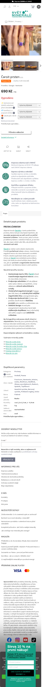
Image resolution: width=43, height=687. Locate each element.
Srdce (37, 392)
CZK (14, 6)
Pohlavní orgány (27, 392)
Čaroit (6, 249)
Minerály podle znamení (14, 344)
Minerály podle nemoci (14, 349)
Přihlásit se (8, 460)
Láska (16, 382)
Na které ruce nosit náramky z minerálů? (15, 518)
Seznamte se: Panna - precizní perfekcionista (17, 552)
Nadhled (31, 382)
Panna (23, 375)
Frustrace (18, 379)
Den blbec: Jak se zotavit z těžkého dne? (15, 556)
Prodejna (4, 501)
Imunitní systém (20, 389)
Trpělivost (25, 386)
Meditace (23, 382)
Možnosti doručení (7, 121)
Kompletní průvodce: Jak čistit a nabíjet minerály (18, 527)
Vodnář (17, 375)
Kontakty (4, 497)
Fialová (17, 394)
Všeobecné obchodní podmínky (12, 477)
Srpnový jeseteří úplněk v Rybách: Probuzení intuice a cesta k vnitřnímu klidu (20, 548)
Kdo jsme (4, 504)
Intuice (34, 379)
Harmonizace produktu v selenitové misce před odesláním (18, 522)
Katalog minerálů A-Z (13, 351)
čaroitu (18, 230)
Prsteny (17, 371)
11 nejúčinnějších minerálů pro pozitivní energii (17, 559)
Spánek (17, 386)
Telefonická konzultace (9, 474)
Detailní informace (7, 137)
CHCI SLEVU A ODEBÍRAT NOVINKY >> (20, 673)
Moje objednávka (7, 486)
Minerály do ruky (12, 353)
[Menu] (38, 6)
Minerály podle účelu (13, 342)
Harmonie (27, 379)
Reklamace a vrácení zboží (10, 480)
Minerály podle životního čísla (16, 346)
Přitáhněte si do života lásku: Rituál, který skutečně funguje (19, 542)
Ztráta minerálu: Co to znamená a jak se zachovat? (19, 514)
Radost (35, 384)
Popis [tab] (5, 213)
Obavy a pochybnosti (22, 384)
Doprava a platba (7, 471)
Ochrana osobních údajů (9, 483)
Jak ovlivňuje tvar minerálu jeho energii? (15, 531)
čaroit (13, 258)
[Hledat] (4, 6)
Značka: (21, 81)
